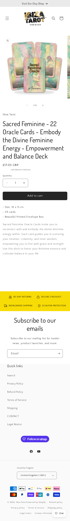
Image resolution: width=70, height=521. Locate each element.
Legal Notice (14, 424)
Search (11, 375)
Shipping (6, 170)
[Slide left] (27, 105)
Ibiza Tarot (21, 502)
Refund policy (56, 502)
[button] (7, 18)
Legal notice (25, 513)
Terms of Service (17, 400)
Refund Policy (15, 392)
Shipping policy (55, 508)
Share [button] (9, 264)
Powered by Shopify (36, 502)
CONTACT (13, 416)
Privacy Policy (15, 383)
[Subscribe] (59, 353)
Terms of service (36, 508)
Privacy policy (18, 508)
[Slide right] (43, 105)
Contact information (44, 513)
